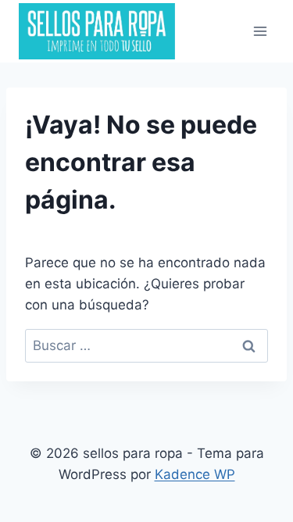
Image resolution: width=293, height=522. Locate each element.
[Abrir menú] (259, 31)
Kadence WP (195, 474)
